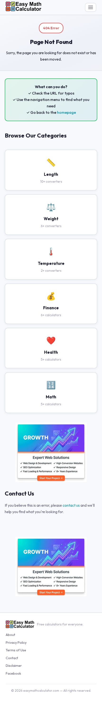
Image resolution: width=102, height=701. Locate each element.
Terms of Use (16, 650)
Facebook (13, 673)
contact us (71, 505)
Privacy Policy (16, 642)
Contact (12, 658)
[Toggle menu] (90, 7)
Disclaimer (14, 665)
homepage (66, 112)
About (10, 635)
